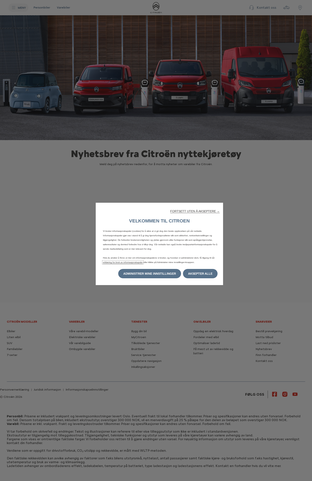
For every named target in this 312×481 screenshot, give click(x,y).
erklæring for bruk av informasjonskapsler (123, 262)
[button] (195, 211)
